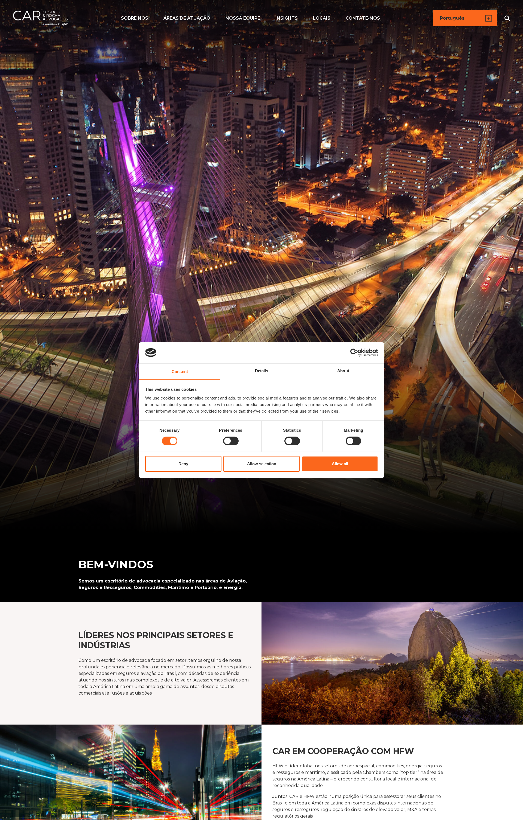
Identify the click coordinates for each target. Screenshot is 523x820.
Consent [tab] (180, 371)
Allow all (340, 463)
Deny (183, 463)
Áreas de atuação (186, 18)
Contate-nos (363, 18)
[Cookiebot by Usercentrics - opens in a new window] (354, 353)
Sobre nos (134, 18)
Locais (321, 18)
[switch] (231, 441)
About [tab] (343, 370)
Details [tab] (261, 370)
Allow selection (261, 463)
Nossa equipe (243, 18)
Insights (286, 18)
